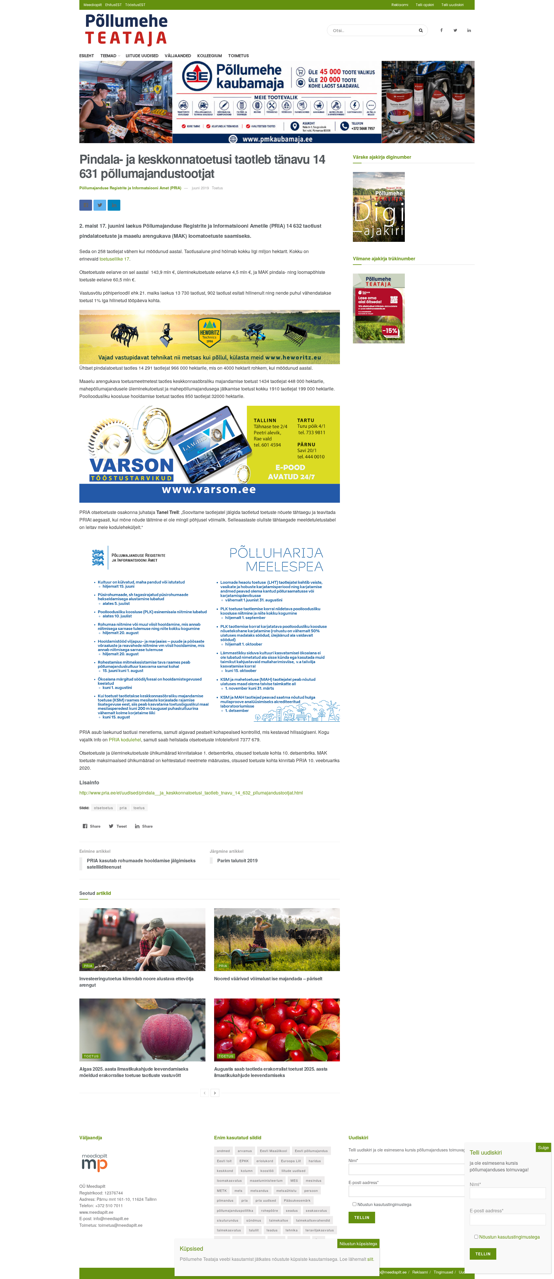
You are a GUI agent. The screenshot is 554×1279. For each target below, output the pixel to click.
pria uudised (266, 1200)
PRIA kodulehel (125, 739)
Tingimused (443, 1272)
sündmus (253, 1220)
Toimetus (238, 56)
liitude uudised (294, 1170)
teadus (272, 1230)
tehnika (292, 1230)
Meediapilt (93, 4)
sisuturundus (228, 1220)
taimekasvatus (229, 1230)
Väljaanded (178, 56)
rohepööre (269, 1210)
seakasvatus (316, 1210)
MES (294, 1180)
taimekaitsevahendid (313, 1220)
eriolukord (265, 1160)
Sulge (543, 1147)
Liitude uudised (142, 56)
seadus (292, 1210)
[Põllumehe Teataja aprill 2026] (379, 308)
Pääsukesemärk (297, 1200)
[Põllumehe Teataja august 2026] (379, 206)
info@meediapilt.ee (391, 1272)
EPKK (244, 1160)
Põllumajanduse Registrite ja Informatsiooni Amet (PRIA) (130, 187)
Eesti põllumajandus (311, 1150)
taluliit (254, 1230)
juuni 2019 (200, 187)
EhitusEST (113, 4)
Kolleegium (209, 56)
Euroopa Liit (291, 1160)
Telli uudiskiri (452, 4)
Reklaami (400, 4)
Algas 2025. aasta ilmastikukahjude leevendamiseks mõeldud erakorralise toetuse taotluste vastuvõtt (133, 1071)
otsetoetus (103, 807)
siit (370, 1259)
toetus (139, 807)
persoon (311, 1190)
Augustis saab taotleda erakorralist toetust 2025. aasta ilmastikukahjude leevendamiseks (270, 1071)
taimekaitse (278, 1220)
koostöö (267, 1170)
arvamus (245, 1150)
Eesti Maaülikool (273, 1150)
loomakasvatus (229, 1180)
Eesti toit (224, 1160)
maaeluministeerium (266, 1180)
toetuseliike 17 (114, 258)
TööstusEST (135, 4)
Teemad (108, 56)
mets (239, 1190)
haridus (315, 1160)
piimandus (225, 1200)
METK (222, 1190)
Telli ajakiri (425, 4)
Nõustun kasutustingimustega (384, 1204)
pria (123, 807)
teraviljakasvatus (320, 1230)
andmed (223, 1150)
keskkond (225, 1170)
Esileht (86, 56)
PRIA (88, 965)
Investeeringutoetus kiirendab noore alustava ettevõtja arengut (136, 981)
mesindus (314, 1180)
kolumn (247, 1170)
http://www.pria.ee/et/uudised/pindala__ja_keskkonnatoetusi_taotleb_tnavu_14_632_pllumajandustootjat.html (191, 792)
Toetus (91, 1056)
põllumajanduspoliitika (235, 1210)
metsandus (259, 1190)
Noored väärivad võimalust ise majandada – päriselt (268, 978)
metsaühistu (286, 1190)
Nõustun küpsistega (358, 1243)
